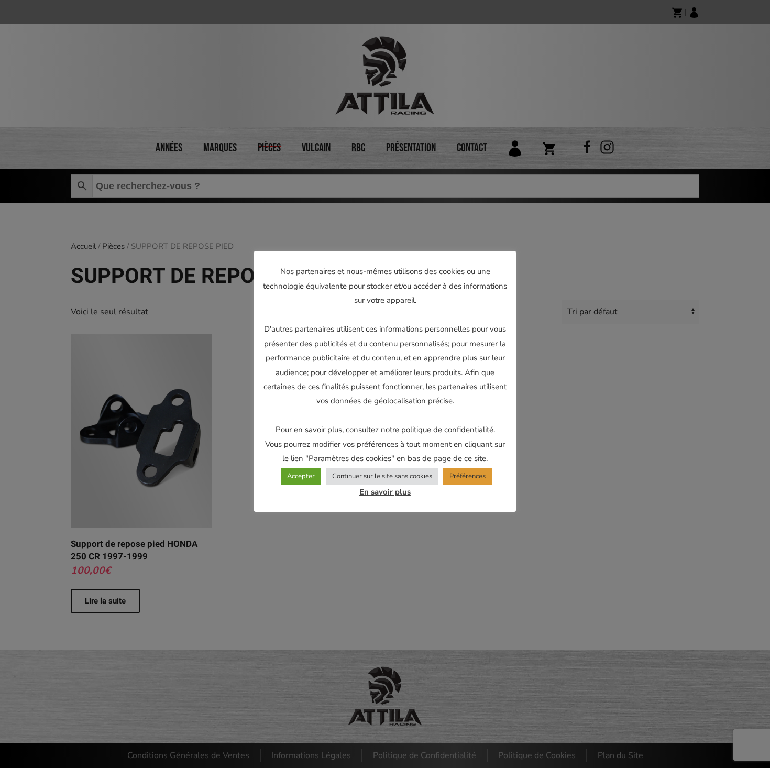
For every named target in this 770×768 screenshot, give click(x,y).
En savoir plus (385, 492)
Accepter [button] (301, 476)
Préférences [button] (467, 476)
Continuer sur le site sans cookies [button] (382, 476)
